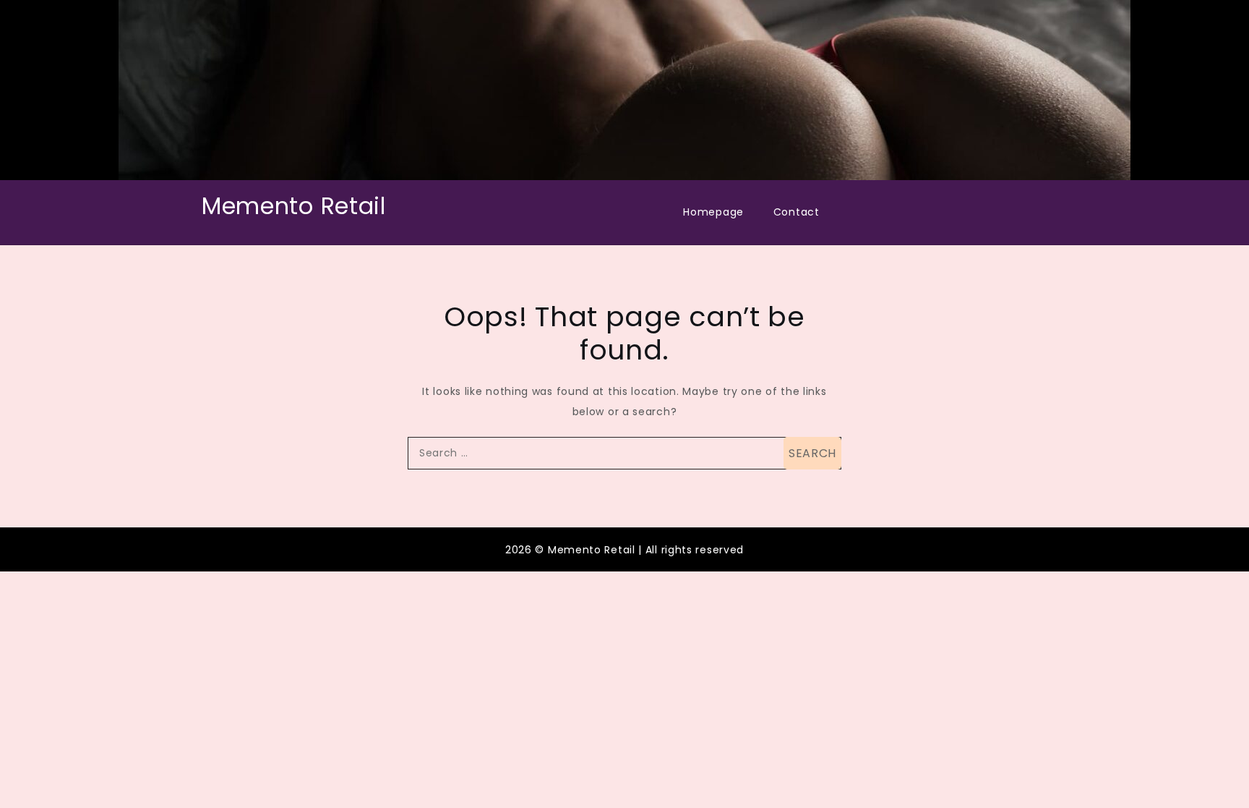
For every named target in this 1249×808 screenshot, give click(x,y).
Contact (796, 212)
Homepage (713, 212)
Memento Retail (294, 206)
